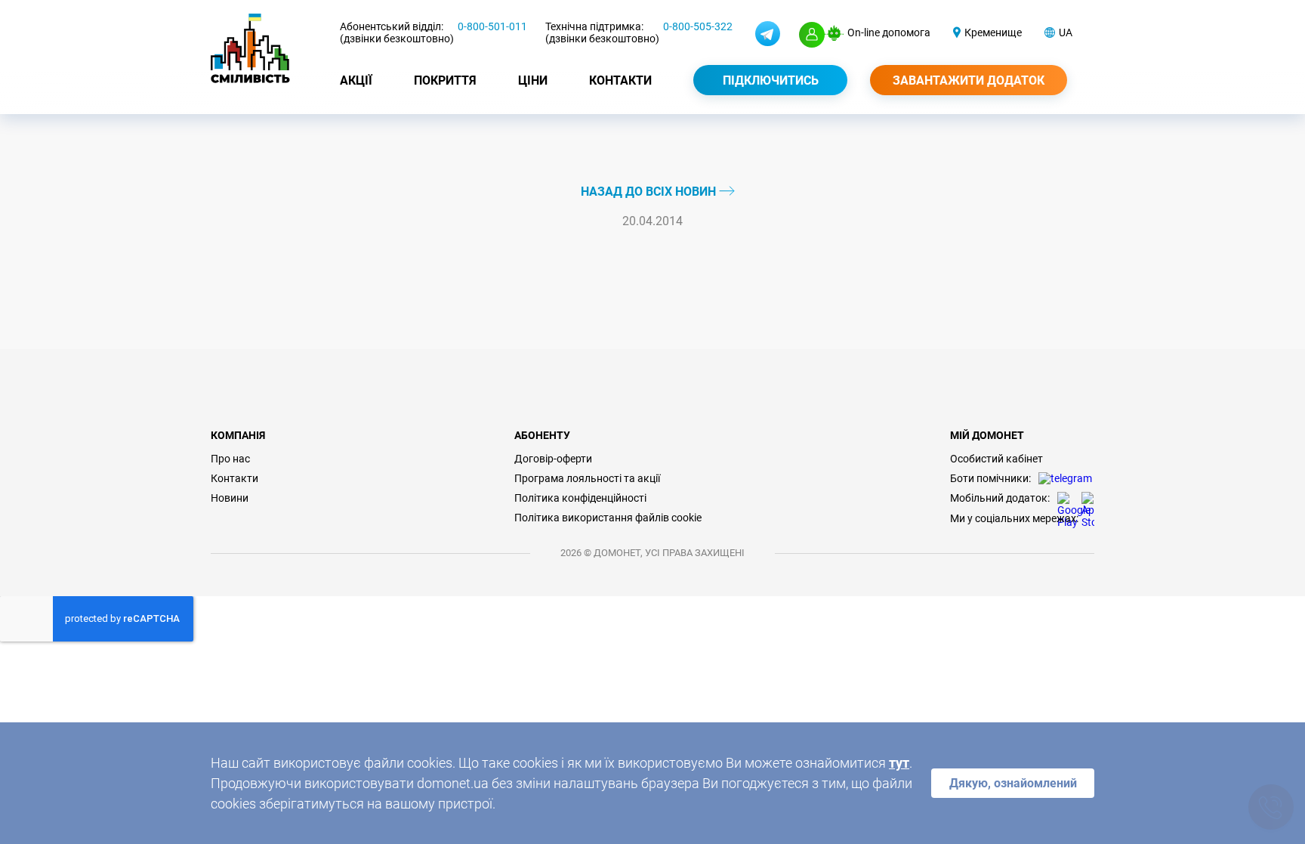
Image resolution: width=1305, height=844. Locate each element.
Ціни (533, 80)
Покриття (445, 80)
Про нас (230, 459)
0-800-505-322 (698, 26)
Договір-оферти (553, 459)
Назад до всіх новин (650, 191)
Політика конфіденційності (580, 498)
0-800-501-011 (492, 26)
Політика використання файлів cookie (608, 518)
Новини (229, 498)
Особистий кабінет (996, 459)
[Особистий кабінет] (812, 35)
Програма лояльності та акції (587, 478)
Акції (356, 80)
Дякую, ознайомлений (1013, 783)
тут (899, 763)
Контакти (620, 80)
